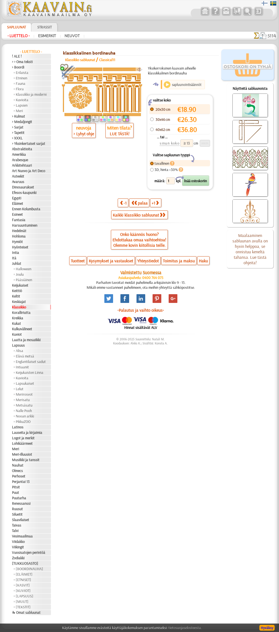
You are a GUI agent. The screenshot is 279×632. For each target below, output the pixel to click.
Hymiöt (17, 241)
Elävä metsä (25, 356)
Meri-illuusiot (22, 454)
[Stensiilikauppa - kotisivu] (49, 15)
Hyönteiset (20, 247)
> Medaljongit (22, 121)
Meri (19, 110)
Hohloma (19, 236)
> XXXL (17, 138)
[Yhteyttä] (226, 14)
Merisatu (23, 399)
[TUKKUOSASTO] (25, 563)
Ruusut (17, 508)
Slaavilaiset (20, 519)
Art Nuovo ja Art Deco (28, 170)
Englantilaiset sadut (31, 361)
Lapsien (22, 105)
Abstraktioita (22, 148)
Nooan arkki (25, 416)
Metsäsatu (24, 405)
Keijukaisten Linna (29, 372)
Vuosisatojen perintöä (28, 552)
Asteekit (18, 176)
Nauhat (17, 465)
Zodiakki (18, 557)
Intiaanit (22, 367)
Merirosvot (24, 394)
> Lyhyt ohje (84, 133)
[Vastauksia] (215, 14)
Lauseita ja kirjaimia (27, 432)
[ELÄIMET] (24, 574)
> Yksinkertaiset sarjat (28, 143)
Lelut (19, 388)
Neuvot (72, 36)
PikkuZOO (23, 421)
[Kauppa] (204, 14)
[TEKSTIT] (23, 606)
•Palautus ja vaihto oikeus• (140, 310)
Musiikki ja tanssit (26, 459)
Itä (14, 257)
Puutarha (19, 497)
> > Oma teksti (22, 61)
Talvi (15, 530)
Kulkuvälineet (22, 328)
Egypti (16, 197)
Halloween (23, 268)
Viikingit (18, 546)
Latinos (17, 427)
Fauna (20, 83)
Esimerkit (47, 36)
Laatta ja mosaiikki (26, 339)
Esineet (17, 214)
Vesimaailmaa (22, 536)
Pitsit (16, 486)
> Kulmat (18, 116)
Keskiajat (19, 301)
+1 (153, 203)
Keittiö (17, 290)
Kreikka (17, 317)
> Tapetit (18, 132)
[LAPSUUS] (24, 596)
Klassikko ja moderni (31, 94)
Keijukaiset (20, 285)
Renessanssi (21, 503)
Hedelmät (19, 230)
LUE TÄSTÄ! (119, 133)
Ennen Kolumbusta (26, 208)
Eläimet (17, 203)
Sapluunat (16, 27)
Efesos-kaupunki (24, 192)
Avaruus (18, 181)
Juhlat (16, 263)
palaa (143, 203)
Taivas (16, 525)
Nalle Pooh (24, 410)
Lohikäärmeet (22, 443)
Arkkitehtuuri (22, 165)
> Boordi (18, 67)
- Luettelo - (19, 36)
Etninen (21, 78)
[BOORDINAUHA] (29, 568)
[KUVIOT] (23, 590)
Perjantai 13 (21, 481)
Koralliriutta (21, 312)
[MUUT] (22, 601)
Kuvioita (22, 99)
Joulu (20, 274)
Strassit (44, 27)
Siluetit (17, 514)
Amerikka (19, 154)
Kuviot (17, 334)
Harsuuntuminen (24, 225)
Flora (20, 88)
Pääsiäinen (24, 279)
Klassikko (19, 307)
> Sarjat (17, 127)
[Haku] (247, 14)
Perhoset (18, 476)
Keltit (16, 296)
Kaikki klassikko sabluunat (136, 215)
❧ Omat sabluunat (26, 612)
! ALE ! (17, 56)
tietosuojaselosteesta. (185, 627)
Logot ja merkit (23, 437)
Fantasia (18, 219)
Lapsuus (18, 345)
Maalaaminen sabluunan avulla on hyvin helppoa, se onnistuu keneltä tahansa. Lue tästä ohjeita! (250, 249)
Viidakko (18, 541)
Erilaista (22, 72)
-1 (125, 203)
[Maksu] (236, 14)
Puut (15, 492)
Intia (15, 252)
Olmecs (17, 470)
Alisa (19, 350)
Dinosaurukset (23, 187)
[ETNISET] (23, 579)
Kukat (16, 323)
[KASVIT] (23, 585)
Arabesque (20, 159)
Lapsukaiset (25, 383)
